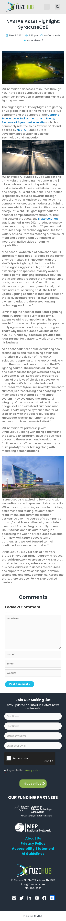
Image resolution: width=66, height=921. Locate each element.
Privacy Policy (33, 843)
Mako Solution (48, 219)
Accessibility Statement (33, 848)
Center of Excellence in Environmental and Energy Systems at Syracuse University (31, 118)
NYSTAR (22, 130)
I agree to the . (22, 772)
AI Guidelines (33, 853)
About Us (33, 838)
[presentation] (30, 758)
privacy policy (32, 770)
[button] (47, 7)
